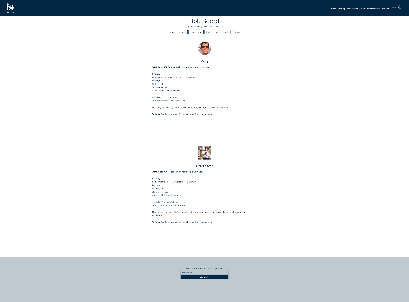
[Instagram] (393, 7)
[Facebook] (396, 7)
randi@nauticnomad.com (201, 222)
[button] (399, 7)
